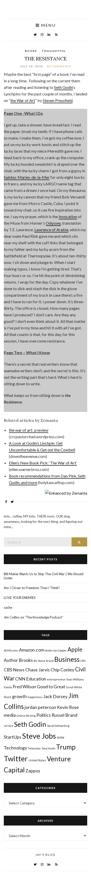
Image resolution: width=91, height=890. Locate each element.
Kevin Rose (68, 707)
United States (37, 760)
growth (19, 696)
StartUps (12, 737)
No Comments (59, 66)
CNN (20, 678)
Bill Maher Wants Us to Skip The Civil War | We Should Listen (43, 576)
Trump (66, 747)
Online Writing (26, 715)
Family (8, 687)
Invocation (68, 216)
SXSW (60, 737)
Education (36, 678)
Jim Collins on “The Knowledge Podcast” (33, 617)
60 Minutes (11, 650)
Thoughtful (54, 50)
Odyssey (53, 223)
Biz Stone (39, 660)
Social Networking (58, 725)
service (8, 725)
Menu (48, 25)
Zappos (33, 770)
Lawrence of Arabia (51, 229)
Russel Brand (64, 715)
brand (50, 660)
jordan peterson (40, 707)
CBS (82, 660)
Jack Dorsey (55, 696)
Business (67, 659)
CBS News (14, 669)
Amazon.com (31, 650)
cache (8, 607)
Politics (43, 715)
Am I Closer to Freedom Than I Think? (32, 588)
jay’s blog (45, 854)
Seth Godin (63, 87)
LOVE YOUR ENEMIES (20, 598)
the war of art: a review (28, 430)
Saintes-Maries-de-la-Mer (27, 177)
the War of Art (22, 100)
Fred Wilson (24, 686)
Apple (74, 649)
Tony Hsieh (48, 748)
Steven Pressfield (58, 100)
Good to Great (51, 686)
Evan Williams (75, 679)
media (10, 715)
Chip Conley (62, 669)
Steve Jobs (39, 735)
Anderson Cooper (56, 650)
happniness (35, 697)
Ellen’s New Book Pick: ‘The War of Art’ (43, 462)
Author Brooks (18, 660)
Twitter (16, 758)
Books (31, 50)
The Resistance (46, 58)
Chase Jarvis (37, 669)
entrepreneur (56, 679)
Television (34, 748)
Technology (15, 747)
